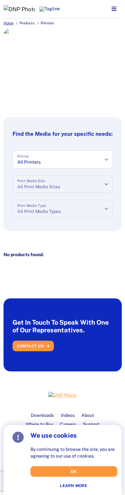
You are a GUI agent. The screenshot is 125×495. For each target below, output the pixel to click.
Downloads (42, 415)
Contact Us (30, 346)
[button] (63, 159)
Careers (68, 424)
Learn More (73, 485)
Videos (68, 415)
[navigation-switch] (114, 9)
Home (8, 23)
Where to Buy (39, 424)
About (87, 415)
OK (74, 471)
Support (91, 424)
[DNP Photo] (19, 8)
